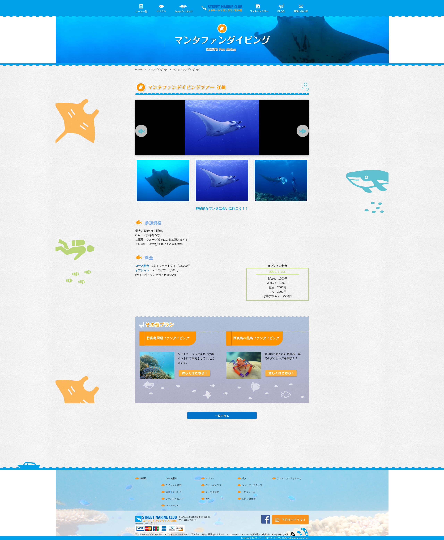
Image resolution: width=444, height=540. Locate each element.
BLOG (209, 498)
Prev (141, 131)
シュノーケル (172, 505)
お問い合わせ (248, 498)
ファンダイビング (157, 69)
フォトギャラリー (215, 485)
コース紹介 (171, 478)
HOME (139, 69)
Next (303, 131)
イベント (210, 478)
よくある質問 (212, 492)
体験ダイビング (173, 492)
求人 (244, 478)
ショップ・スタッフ (252, 485)
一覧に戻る (222, 415)
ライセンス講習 (173, 485)
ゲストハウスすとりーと (289, 478)
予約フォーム (248, 492)
